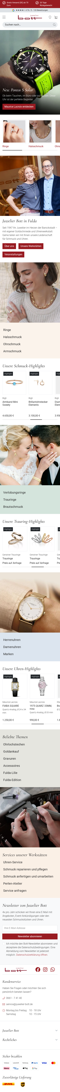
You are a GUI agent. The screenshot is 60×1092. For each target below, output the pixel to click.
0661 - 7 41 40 (14, 998)
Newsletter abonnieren (30, 936)
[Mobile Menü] (4, 17)
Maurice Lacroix (10, 702)
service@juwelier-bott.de (19, 1004)
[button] (50, 17)
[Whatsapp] (52, 969)
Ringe (5, 146)
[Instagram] (45, 969)
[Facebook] (37, 969)
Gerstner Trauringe (11, 554)
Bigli (4, 398)
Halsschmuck (36, 146)
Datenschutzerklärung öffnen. (32, 954)
